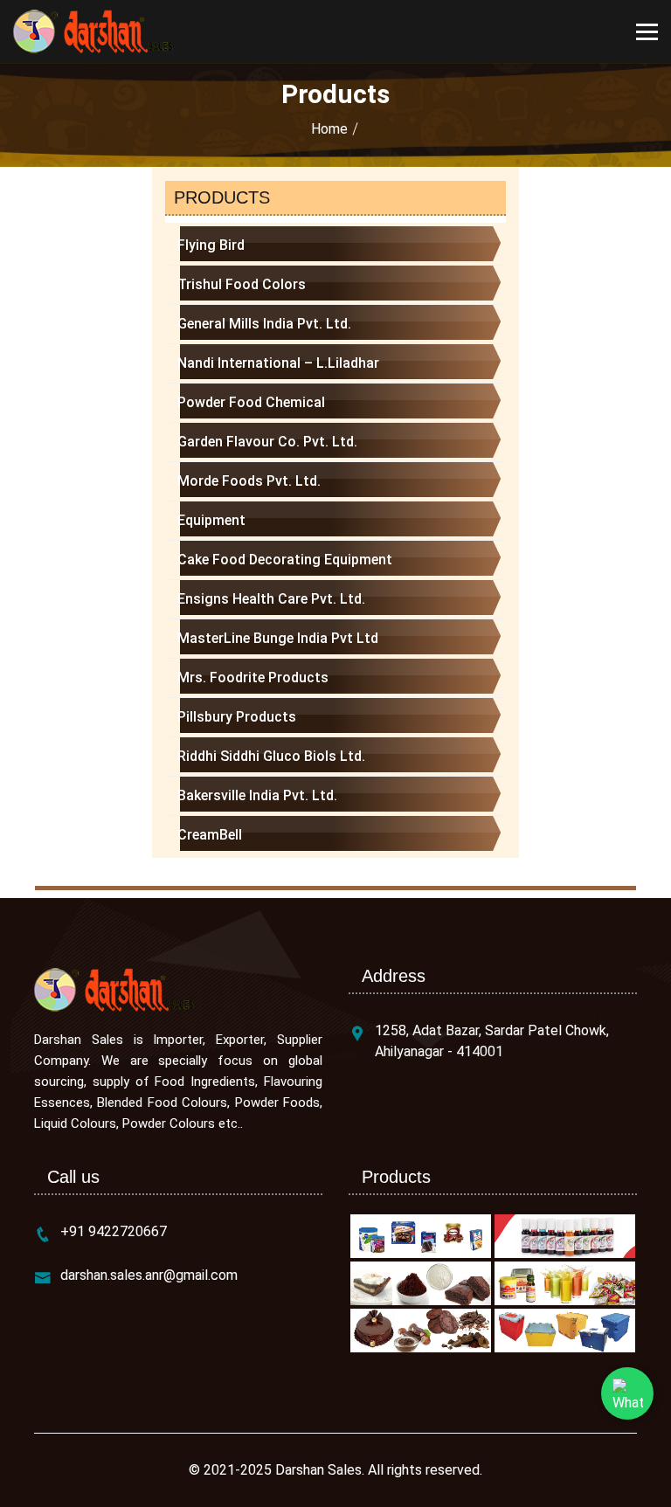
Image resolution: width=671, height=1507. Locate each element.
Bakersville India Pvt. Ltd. (257, 795)
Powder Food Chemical (251, 402)
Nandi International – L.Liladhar (278, 363)
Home (329, 129)
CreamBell (209, 834)
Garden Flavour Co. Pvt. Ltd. (267, 441)
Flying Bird (211, 245)
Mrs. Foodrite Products (253, 677)
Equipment (211, 520)
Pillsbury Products (236, 717)
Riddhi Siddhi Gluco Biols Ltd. (271, 756)
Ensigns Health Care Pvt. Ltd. (271, 599)
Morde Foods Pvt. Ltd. (249, 481)
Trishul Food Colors (241, 284)
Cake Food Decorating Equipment (284, 559)
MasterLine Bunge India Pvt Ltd (277, 638)
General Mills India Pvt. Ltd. (264, 323)
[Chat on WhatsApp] (627, 1393)
